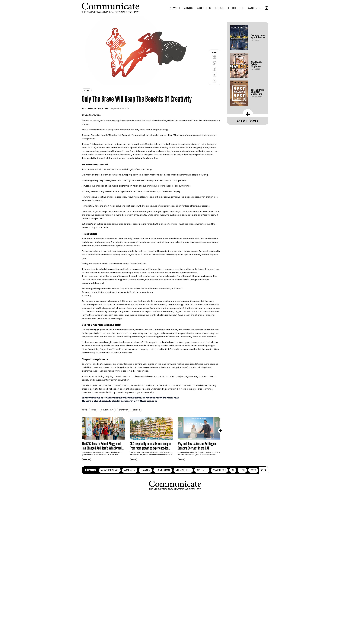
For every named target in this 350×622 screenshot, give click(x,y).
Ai (232, 470)
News (174, 8)
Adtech (201, 470)
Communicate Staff (97, 108)
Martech (219, 470)
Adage (93, 410)
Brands (187, 8)
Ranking (253, 8)
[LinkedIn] (214, 56)
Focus (220, 8)
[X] (214, 74)
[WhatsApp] (214, 62)
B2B (242, 470)
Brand (145, 470)
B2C (253, 470)
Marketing (183, 470)
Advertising (109, 470)
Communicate (107, 410)
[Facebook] (214, 68)
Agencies (204, 8)
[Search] (266, 8)
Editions (237, 8)
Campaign (163, 470)
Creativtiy (123, 410)
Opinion (136, 410)
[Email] (214, 80)
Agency (129, 470)
